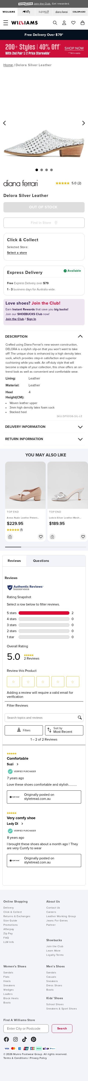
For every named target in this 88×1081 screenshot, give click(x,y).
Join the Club (54, 946)
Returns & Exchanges (16, 916)
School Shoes (55, 1004)
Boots (7, 1003)
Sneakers (9, 985)
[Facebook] (6, 1041)
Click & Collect (12, 912)
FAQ (6, 938)
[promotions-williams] (44, 56)
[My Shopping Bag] (83, 23)
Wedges (8, 990)
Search (62, 1028)
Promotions (10, 925)
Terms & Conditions (15, 1058)
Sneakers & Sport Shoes (61, 1009)
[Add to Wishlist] (40, 536)
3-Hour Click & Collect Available (43, 39)
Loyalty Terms (55, 955)
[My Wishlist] (73, 23)
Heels (7, 981)
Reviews (14, 561)
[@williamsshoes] (24, 1041)
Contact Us (53, 908)
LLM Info (8, 942)
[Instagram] (15, 1041)
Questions (41, 561)
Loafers (8, 994)
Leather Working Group (61, 916)
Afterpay (8, 929)
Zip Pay (8, 933)
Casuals (51, 977)
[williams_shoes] (33, 1041)
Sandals (8, 972)
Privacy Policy (38, 1058)
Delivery (8, 908)
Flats (6, 977)
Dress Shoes (54, 985)
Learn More (53, 951)
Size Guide (10, 920)
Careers (51, 912)
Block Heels (11, 998)
